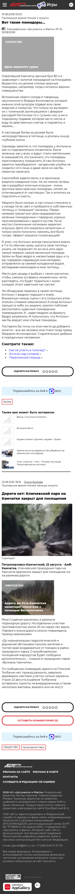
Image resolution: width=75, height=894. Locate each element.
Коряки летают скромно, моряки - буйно (39, 439)
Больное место (25, 428)
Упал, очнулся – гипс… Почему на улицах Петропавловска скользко (39, 463)
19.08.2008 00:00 (12, 14)
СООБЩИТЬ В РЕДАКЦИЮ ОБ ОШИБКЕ (29, 781)
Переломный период (24, 357)
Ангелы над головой (24, 354)
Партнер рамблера (33, 877)
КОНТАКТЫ (10, 776)
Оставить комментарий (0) (37, 720)
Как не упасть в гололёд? (27, 350)
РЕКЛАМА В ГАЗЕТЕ (45, 771)
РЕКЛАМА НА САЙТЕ (16, 771)
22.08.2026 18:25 (11, 482)
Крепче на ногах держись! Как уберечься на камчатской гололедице (40, 452)
